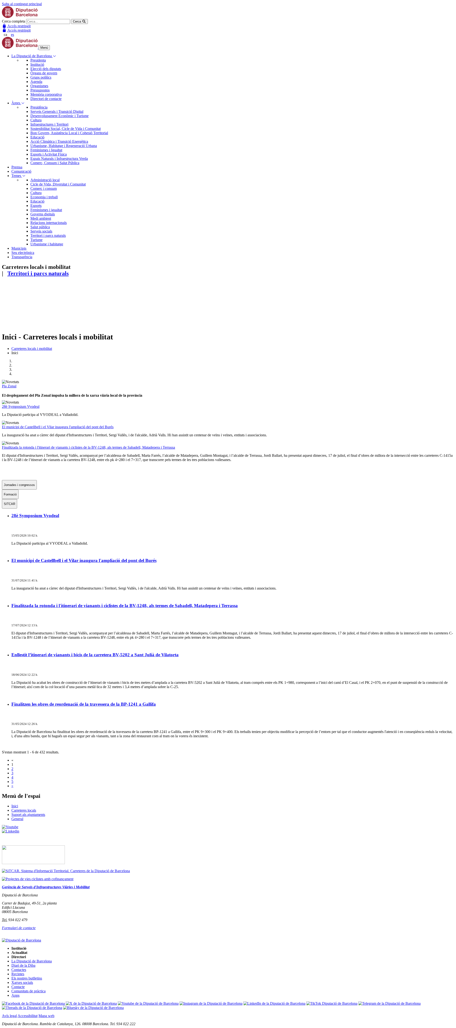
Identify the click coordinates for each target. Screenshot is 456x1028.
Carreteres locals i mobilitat (31, 349)
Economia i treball (44, 197)
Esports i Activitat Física (48, 154)
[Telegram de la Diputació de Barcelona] (389, 1003)
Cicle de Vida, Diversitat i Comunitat (58, 184)
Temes (16, 176)
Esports (36, 206)
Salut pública (40, 227)
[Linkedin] (10, 831)
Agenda (36, 82)
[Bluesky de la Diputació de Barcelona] (93, 1008)
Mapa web (46, 1016)
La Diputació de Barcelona (32, 56)
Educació (37, 137)
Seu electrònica (22, 253)
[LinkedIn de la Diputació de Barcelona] (274, 1003)
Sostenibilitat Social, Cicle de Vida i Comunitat (65, 129)
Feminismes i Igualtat (46, 150)
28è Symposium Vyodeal (20, 407)
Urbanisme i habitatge (46, 244)
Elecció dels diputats (45, 69)
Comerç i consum (43, 188)
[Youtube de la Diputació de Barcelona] (148, 1003)
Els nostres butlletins (26, 978)
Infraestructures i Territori (49, 124)
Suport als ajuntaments (28, 815)
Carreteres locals (23, 810)
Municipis (18, 248)
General (17, 819)
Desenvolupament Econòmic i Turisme (59, 116)
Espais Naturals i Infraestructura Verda (59, 159)
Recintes (17, 974)
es (12, 35)
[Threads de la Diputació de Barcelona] (32, 1008)
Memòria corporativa (46, 94)
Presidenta (38, 60)
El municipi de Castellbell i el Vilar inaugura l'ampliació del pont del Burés (58, 427)
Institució (37, 64)
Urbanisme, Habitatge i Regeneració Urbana (63, 146)
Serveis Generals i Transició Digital (56, 111)
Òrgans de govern (43, 73)
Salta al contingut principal (22, 4)
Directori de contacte (46, 99)
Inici (14, 806)
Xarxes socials (22, 982)
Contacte (18, 987)
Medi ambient (40, 218)
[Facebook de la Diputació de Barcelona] (33, 1003)
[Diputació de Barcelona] (20, 17)
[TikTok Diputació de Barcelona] (331, 1003)
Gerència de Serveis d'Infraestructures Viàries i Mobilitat (46, 887)
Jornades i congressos (19, 485)
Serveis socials (41, 231)
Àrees (16, 103)
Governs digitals (42, 214)
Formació (10, 494)
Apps (15, 995)
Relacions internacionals (48, 223)
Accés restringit (19, 26)
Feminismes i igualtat (46, 210)
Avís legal (9, 1016)
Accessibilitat (28, 1016)
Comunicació (21, 171)
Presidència (39, 107)
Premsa (16, 167)
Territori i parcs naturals (48, 235)
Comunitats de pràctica (28, 991)
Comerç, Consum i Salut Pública (54, 163)
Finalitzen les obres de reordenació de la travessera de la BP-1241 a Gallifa (83, 704)
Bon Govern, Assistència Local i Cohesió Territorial (69, 133)
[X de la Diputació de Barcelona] (91, 1003)
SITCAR (9, 504)
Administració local (45, 180)
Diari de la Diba (23, 965)
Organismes (39, 86)
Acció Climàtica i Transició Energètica (59, 141)
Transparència (21, 257)
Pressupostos (40, 90)
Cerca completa (13, 21)
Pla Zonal (9, 386)
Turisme (36, 240)
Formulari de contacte (19, 928)
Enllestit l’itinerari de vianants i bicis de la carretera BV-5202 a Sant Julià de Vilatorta (95, 654)
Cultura (36, 120)
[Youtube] (10, 827)
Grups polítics (40, 77)
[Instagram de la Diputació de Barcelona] (211, 1003)
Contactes (18, 970)
